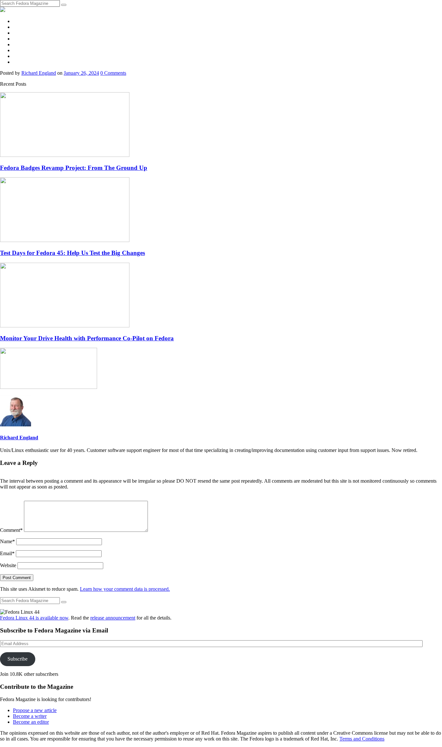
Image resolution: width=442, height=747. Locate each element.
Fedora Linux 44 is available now (34, 618)
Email (7, 553)
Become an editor (31, 722)
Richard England (38, 73)
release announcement (112, 618)
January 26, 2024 (81, 73)
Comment (11, 530)
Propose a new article (35, 710)
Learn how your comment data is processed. (125, 589)
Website (8, 565)
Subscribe (17, 659)
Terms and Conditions (361, 739)
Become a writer (30, 716)
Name (7, 541)
